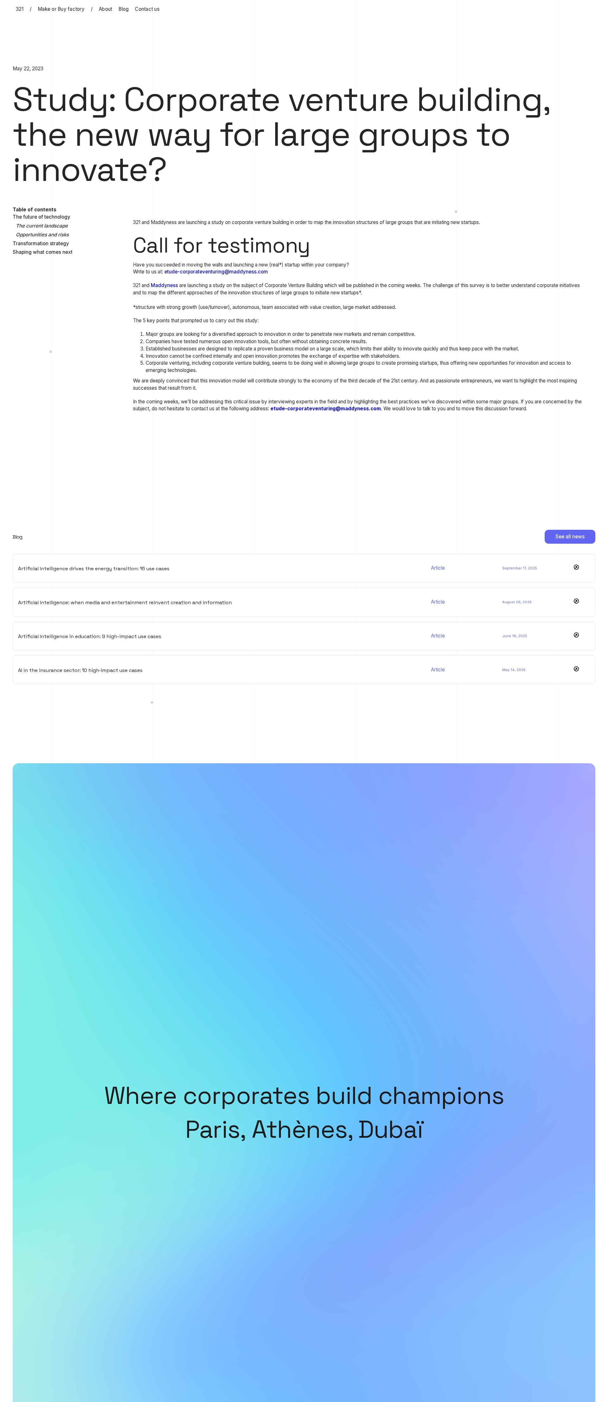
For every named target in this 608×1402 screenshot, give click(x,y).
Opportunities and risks (42, 235)
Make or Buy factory (61, 9)
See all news (570, 537)
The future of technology (41, 217)
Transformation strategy (41, 243)
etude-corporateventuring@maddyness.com (216, 272)
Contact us (147, 9)
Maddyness (165, 285)
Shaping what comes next (43, 252)
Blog (123, 9)
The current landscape (42, 226)
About (105, 9)
